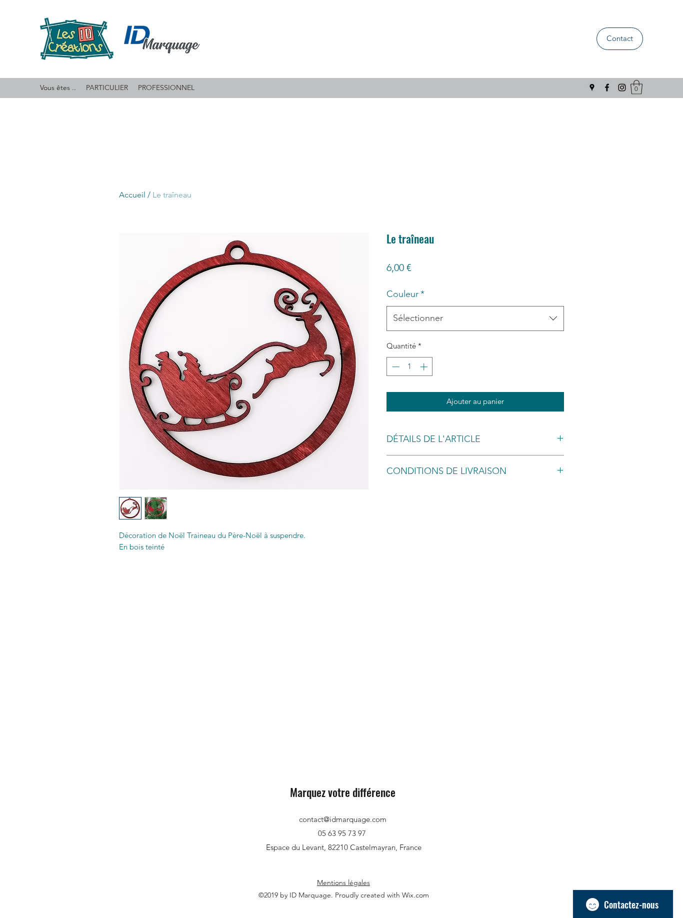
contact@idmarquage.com (342, 819)
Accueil (132, 195)
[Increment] (425, 367)
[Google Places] (592, 87)
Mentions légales (343, 882)
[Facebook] (607, 87)
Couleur (405, 294)
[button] (636, 87)
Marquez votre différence (343, 792)
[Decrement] (395, 367)
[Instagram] (622, 87)
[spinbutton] (410, 367)
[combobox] (475, 318)
